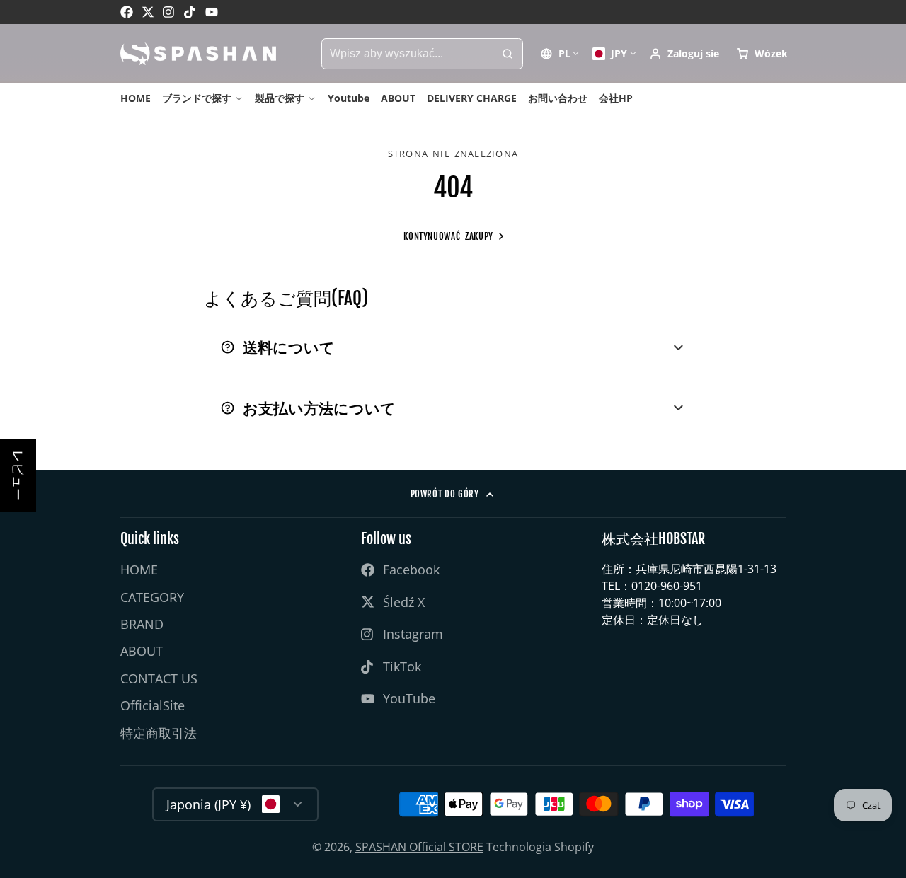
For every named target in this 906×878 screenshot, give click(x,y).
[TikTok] (190, 12)
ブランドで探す (196, 98)
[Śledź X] (148, 12)
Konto (684, 53)
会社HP (616, 98)
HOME (135, 98)
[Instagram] (169, 12)
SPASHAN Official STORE (419, 847)
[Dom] (198, 53)
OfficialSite (152, 705)
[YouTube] (211, 12)
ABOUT (398, 98)
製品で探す (279, 98)
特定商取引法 (158, 732)
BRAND (142, 624)
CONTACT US (158, 678)
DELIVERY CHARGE (472, 98)
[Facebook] (126, 12)
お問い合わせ (557, 98)
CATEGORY (152, 597)
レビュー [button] (18, 475)
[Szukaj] (507, 54)
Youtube (348, 98)
